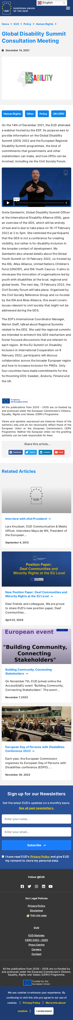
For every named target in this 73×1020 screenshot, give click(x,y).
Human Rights (44, 23)
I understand (44, 1010)
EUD (16, 23)
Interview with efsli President (26, 518)
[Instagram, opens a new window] (36, 886)
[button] (68, 8)
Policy (27, 23)
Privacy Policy (40, 856)
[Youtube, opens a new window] (50, 886)
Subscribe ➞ (36, 845)
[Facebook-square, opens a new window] (22, 886)
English (47, 2)
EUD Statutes (36, 935)
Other (30, 113)
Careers (36, 949)
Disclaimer (36, 910)
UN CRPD (58, 113)
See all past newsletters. (36, 808)
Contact (36, 953)
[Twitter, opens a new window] (29, 886)
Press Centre (36, 944)
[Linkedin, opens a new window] (43, 886)
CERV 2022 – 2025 (36, 940)
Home (5, 23)
